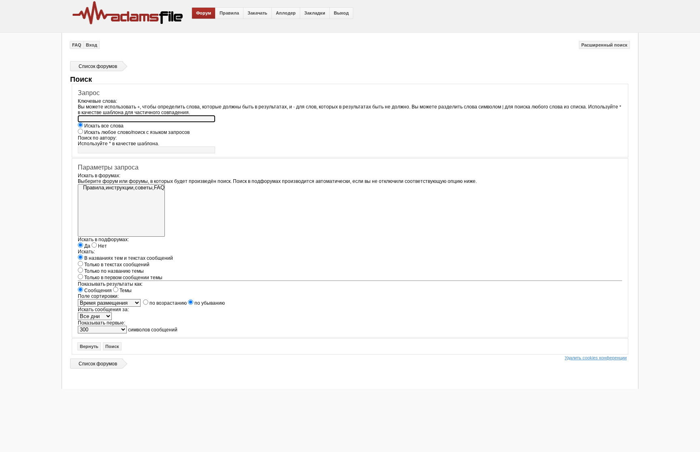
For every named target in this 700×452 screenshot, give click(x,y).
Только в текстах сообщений (116, 264)
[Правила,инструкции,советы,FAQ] (121, 188)
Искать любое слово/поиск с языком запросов (136, 132)
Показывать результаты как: (110, 284)
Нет (102, 246)
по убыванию (209, 303)
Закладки (314, 13)
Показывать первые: (101, 323)
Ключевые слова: (97, 101)
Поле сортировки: (98, 296)
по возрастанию (167, 303)
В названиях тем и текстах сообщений (128, 258)
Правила (229, 13)
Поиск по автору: (97, 138)
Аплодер (286, 13)
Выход (341, 13)
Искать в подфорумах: (103, 239)
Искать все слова (103, 126)
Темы (125, 290)
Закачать (257, 13)
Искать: (86, 252)
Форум (203, 13)
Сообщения (97, 290)
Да (86, 246)
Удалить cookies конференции (596, 357)
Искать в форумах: (99, 175)
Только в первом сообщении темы (122, 277)
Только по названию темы (113, 271)
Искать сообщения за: (103, 309)
